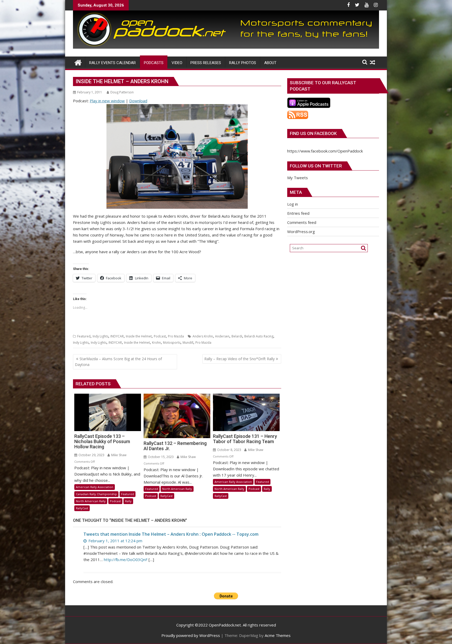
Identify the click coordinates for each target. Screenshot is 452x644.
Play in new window (107, 100)
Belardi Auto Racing (258, 336)
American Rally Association (94, 487)
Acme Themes (278, 635)
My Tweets (297, 177)
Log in (292, 204)
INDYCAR (117, 336)
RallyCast (82, 508)
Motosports (171, 342)
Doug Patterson (122, 92)
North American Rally (91, 501)
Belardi (236, 336)
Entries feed (298, 213)
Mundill (188, 342)
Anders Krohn (203, 336)
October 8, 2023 (228, 450)
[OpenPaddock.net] (226, 47)
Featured (84, 336)
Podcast (160, 336)
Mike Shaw (118, 455)
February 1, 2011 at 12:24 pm (114, 540)
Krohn (156, 342)
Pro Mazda (176, 336)
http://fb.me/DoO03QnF (126, 559)
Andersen (222, 336)
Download (138, 100)
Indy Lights (100, 336)
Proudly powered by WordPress (190, 635)
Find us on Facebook (313, 133)
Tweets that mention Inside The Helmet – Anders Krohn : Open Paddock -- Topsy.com (170, 534)
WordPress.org (301, 231)
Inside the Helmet (139, 336)
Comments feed (301, 222)
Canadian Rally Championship (96, 494)
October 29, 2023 (91, 455)
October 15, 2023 (160, 457)
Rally (128, 501)
